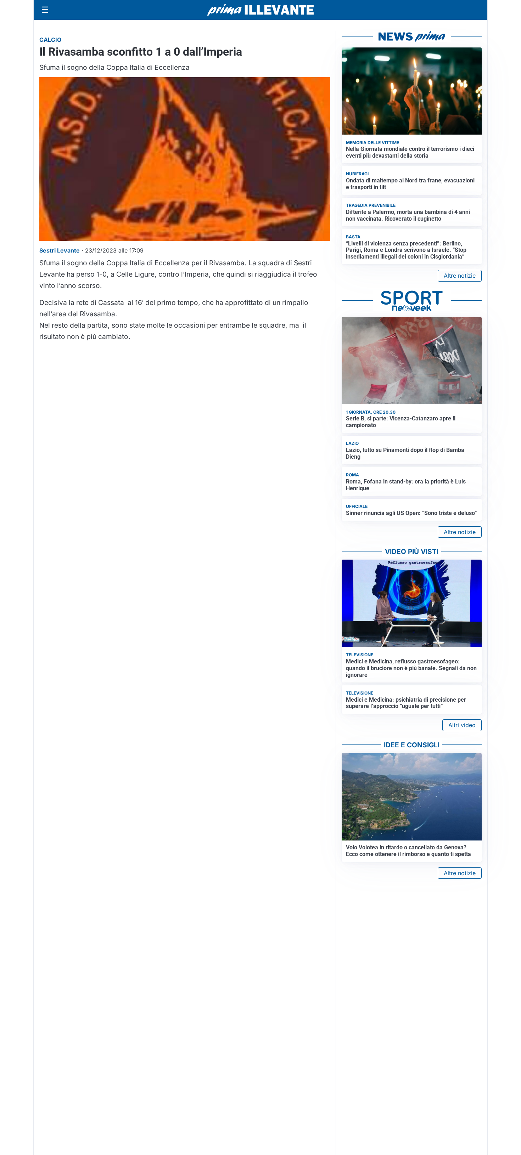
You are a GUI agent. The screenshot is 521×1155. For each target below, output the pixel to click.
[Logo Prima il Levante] (260, 10)
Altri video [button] (462, 725)
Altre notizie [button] (460, 275)
